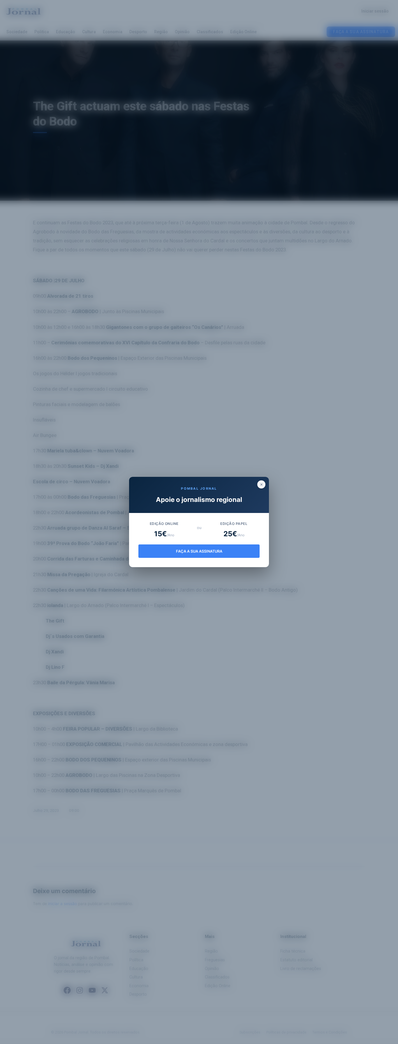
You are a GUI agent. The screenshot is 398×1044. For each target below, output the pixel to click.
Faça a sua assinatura (199, 551)
